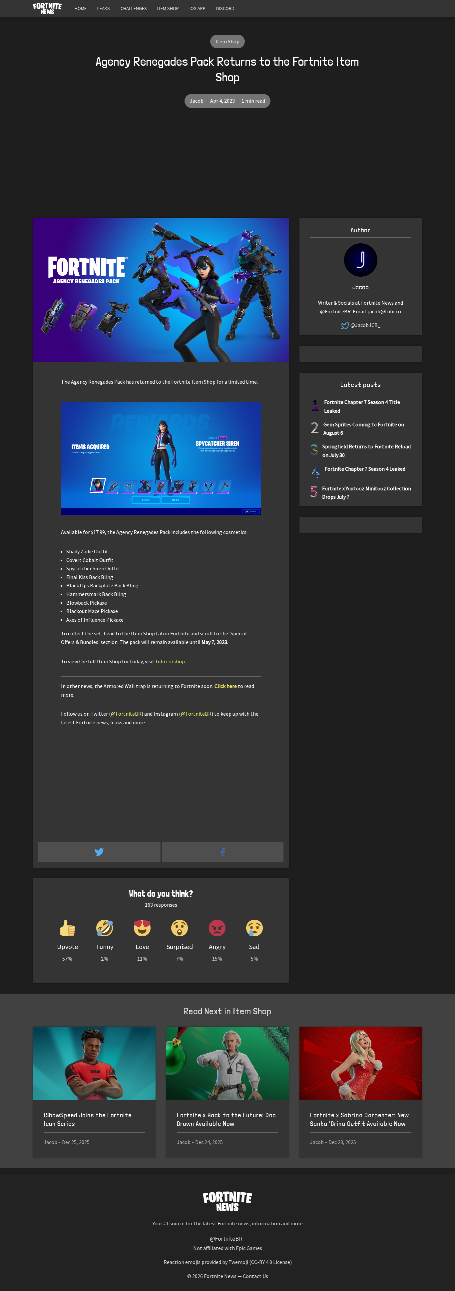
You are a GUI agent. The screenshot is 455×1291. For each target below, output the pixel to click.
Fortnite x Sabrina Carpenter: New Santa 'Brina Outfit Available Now (359, 1119)
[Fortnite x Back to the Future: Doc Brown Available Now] (227, 1063)
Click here (226, 686)
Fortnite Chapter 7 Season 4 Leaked (365, 468)
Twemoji (238, 1262)
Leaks (103, 8)
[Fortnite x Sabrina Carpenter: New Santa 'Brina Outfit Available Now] (360, 1063)
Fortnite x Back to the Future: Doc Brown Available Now (226, 1119)
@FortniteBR (126, 713)
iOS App (198, 8)
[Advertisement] (227, 168)
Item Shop (168, 8)
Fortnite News (220, 1276)
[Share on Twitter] (100, 852)
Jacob (197, 100)
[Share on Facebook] (223, 852)
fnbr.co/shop (170, 661)
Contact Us (255, 1276)
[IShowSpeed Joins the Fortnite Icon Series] (94, 1063)
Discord (225, 8)
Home (81, 8)
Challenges (134, 8)
